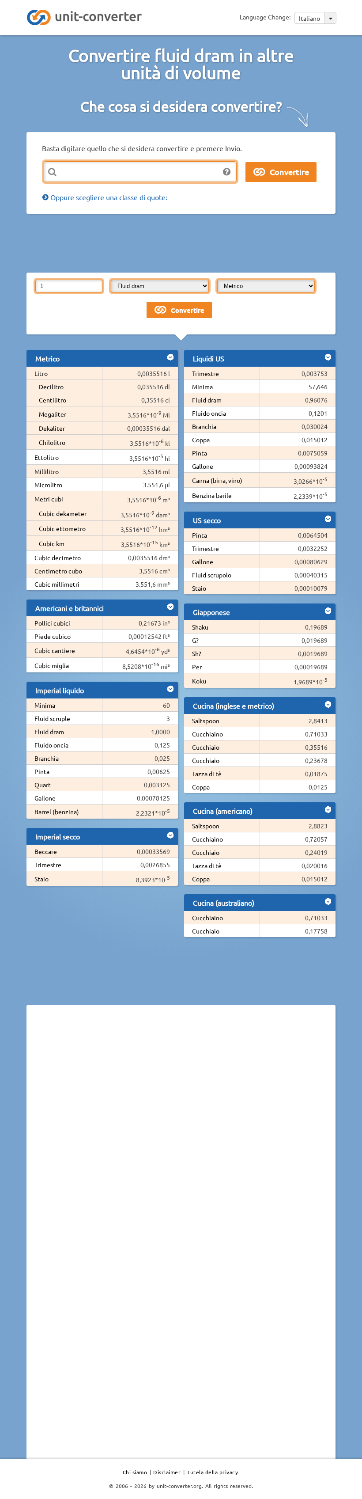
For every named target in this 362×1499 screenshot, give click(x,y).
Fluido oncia (51, 745)
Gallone (45, 798)
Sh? (196, 653)
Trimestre (47, 865)
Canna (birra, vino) (217, 480)
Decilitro (51, 387)
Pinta (41, 771)
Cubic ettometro (62, 528)
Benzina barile (212, 495)
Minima (44, 705)
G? (195, 640)
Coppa (201, 440)
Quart (42, 785)
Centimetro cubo (58, 571)
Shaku (200, 627)
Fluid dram (49, 732)
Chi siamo (135, 1472)
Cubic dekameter (63, 513)
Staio (41, 879)
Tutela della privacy (212, 1472)
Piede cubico (52, 636)
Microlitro (48, 485)
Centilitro (52, 400)
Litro (41, 373)
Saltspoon (205, 721)
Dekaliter (52, 428)
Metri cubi (48, 499)
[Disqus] (181, 1133)
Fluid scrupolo (211, 575)
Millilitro (46, 471)
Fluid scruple (52, 718)
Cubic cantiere (54, 650)
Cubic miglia (51, 665)
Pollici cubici (52, 623)
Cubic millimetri (56, 584)
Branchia (46, 758)
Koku (199, 681)
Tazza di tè (207, 774)
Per (197, 667)
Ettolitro (46, 457)
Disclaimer (167, 1472)
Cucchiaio (205, 747)
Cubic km (51, 543)
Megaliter (52, 414)
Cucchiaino (207, 734)
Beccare (45, 851)
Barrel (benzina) (56, 812)
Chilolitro (52, 442)
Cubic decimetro (57, 558)
